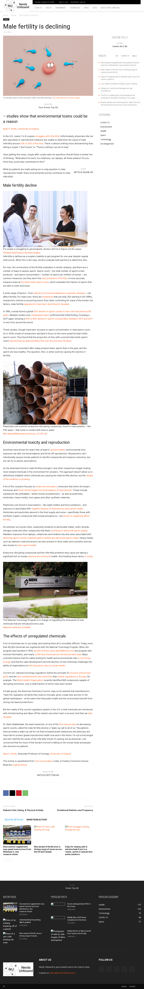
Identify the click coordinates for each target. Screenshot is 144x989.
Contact (132, 986)
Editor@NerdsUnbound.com (62, 973)
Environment (60, 7)
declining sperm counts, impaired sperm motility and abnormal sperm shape (41, 538)
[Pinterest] (19, 793)
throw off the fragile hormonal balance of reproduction (45, 490)
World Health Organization (30, 680)
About (124, 986)
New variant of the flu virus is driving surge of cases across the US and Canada (48, 849)
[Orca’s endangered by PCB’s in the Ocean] (58, 908)
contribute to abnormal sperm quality (69, 530)
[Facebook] (118, 2)
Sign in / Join (63, 2)
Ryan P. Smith (10, 128)
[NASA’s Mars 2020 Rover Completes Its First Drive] (58, 921)
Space (86, 7)
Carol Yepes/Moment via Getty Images (66, 98)
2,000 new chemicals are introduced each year (58, 654)
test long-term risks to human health (47, 665)
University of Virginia (28, 128)
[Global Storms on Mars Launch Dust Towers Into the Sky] (58, 936)
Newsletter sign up (78, 2)
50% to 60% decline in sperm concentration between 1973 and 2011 (59, 318)
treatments (47, 296)
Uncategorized (107, 143)
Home (5, 15)
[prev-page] (5, 860)
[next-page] (9, 860)
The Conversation (44, 761)
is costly (88, 556)
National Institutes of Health (17, 627)
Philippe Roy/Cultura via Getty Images (21, 252)
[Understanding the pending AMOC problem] (10, 924)
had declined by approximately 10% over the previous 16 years (40, 340)
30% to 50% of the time (31, 143)
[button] (137, 7)
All (117, 56)
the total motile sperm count (35, 282)
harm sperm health (26, 545)
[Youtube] (136, 2)
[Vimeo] (132, 2)
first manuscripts (67, 724)
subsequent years (40, 315)
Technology (75, 7)
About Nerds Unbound (110, 7)
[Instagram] (122, 2)
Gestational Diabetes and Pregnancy (75, 810)
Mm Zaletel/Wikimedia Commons (19, 433)
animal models (57, 449)
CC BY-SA (42, 433)
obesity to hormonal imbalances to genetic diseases (59, 293)
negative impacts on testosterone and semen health (57, 508)
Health (48, 7)
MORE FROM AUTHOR (37, 820)
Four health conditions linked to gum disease (119, 84)
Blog (95, 7)
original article (20, 764)
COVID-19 (38, 7)
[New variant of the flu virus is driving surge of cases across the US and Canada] (48, 834)
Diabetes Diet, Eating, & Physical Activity (23, 810)
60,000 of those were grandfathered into (54, 650)
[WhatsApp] (25, 793)
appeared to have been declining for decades (46, 304)
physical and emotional (39, 556)
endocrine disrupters (46, 486)
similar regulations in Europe (72, 676)
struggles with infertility (47, 136)
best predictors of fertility (54, 278)
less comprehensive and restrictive (34, 676)
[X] (127, 2)
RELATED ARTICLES (14, 820)
